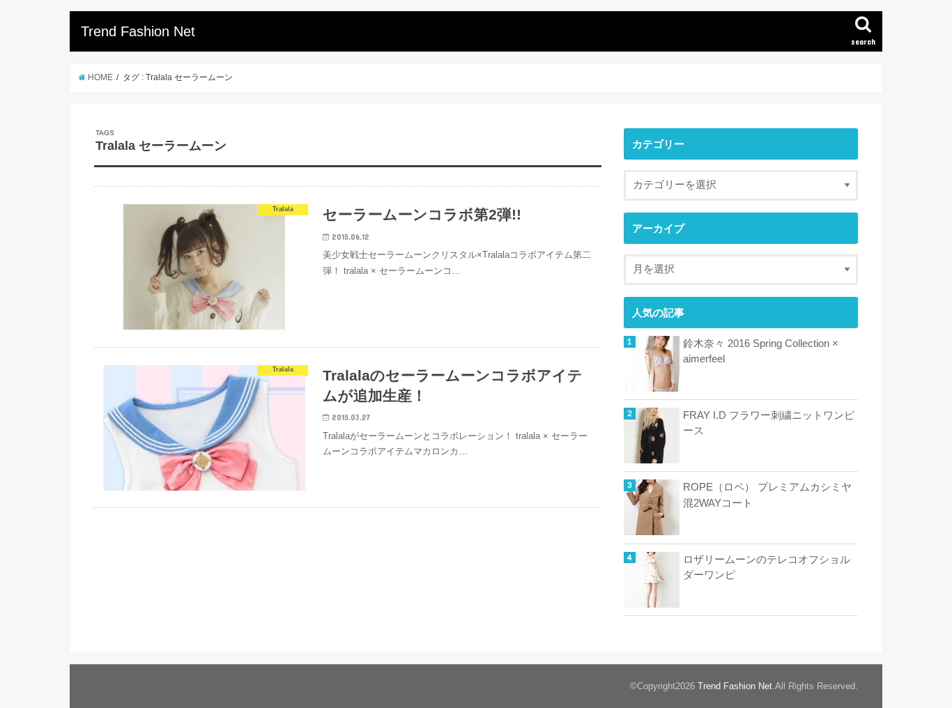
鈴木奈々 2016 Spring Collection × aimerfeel (760, 351)
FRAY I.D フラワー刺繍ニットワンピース (768, 423)
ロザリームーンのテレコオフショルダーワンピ (766, 567)
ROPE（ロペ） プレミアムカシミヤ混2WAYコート (767, 495)
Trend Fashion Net (138, 31)
